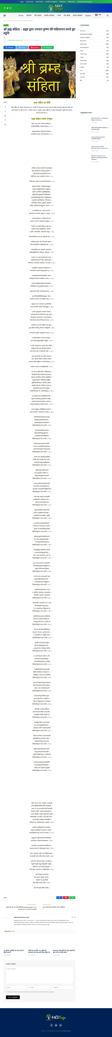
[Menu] (5, 16)
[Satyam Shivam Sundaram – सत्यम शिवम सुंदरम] (85, 139)
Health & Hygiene (51, 1)
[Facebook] (5, 107)
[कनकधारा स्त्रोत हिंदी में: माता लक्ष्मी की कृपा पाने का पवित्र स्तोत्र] (64, 942)
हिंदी (81, 80)
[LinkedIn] (5, 115)
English (88, 15)
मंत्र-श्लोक (67, 15)
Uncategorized (84, 47)
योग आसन (37, 15)
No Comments (36, 40)
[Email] (5, 124)
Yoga (21, 1)
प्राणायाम (82, 67)
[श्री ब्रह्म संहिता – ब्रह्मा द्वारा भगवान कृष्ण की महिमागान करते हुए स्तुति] (40, 74)
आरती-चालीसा (49, 15)
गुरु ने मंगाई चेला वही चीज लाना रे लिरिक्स (54, 907)
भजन (59, 15)
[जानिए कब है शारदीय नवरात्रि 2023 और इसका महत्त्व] (85, 130)
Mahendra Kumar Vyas (16, 40)
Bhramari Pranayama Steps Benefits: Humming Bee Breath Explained (99, 157)
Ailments (62, 1)
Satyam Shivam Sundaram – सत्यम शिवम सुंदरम (98, 138)
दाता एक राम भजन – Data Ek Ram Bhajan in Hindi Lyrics (99, 119)
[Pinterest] (5, 120)
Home (21, 15)
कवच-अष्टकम (77, 15)
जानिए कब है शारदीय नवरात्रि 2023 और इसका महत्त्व (99, 128)
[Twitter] (5, 111)
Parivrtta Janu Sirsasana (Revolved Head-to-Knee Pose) (99, 147)
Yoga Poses (29, 1)
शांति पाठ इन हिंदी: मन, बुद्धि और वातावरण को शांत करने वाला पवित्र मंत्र (39, 952)
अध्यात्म (28, 15)
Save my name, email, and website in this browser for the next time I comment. (31, 992)
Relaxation (71, 1)
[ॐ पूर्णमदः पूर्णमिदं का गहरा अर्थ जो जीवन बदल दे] (15, 942)
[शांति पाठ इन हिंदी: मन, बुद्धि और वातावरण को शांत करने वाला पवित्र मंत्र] (39, 942)
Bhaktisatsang (66, 1031)
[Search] (107, 16)
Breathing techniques (84, 1)
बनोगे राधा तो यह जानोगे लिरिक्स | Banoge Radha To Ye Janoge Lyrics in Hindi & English (21, 908)
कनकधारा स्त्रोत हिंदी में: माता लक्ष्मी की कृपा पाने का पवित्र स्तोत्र (64, 952)
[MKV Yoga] (56, 8)
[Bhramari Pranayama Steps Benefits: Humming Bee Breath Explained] (85, 158)
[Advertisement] (42, 151)
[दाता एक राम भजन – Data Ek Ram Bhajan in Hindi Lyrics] (85, 120)
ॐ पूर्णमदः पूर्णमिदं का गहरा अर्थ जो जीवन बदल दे (14, 952)
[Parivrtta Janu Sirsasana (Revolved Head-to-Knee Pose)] (85, 149)
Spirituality (39, 1)
